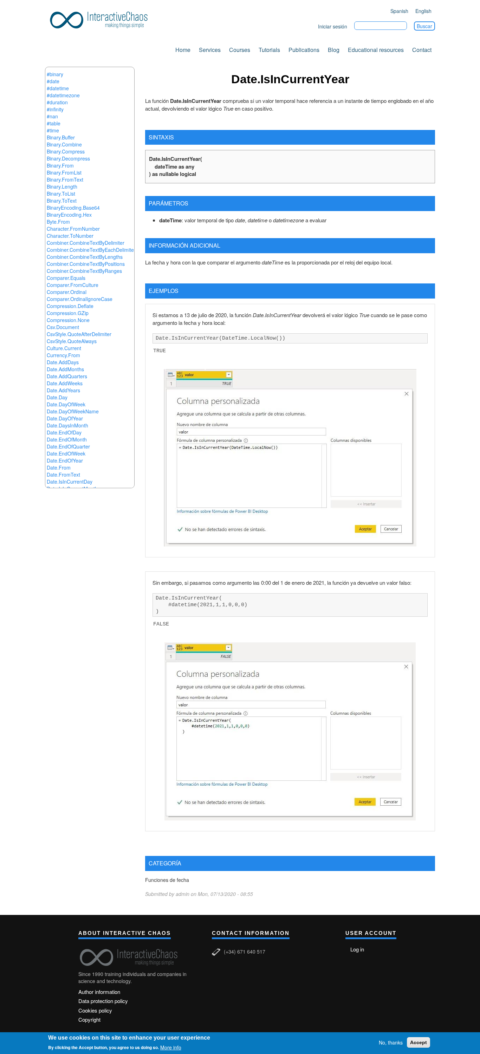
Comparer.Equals (66, 277)
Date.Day (57, 397)
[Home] (101, 19)
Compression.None (68, 319)
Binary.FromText (65, 179)
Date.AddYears (63, 390)
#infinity (55, 109)
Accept (418, 1042)
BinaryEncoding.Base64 (73, 207)
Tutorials (269, 50)
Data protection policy (103, 1000)
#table (53, 123)
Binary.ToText (62, 200)
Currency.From (63, 355)
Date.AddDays (63, 362)
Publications (303, 50)
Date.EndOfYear (65, 460)
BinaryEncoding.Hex (69, 214)
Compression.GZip (68, 312)
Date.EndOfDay (64, 432)
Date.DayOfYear (65, 418)
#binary (55, 74)
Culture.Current (64, 348)
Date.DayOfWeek (66, 404)
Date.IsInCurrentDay (69, 481)
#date (53, 81)
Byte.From (58, 221)
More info (170, 1046)
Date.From (59, 467)
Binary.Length (62, 186)
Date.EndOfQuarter (68, 446)
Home (182, 50)
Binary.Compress (66, 151)
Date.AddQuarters (67, 376)
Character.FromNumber (73, 228)
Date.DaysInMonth (67, 425)
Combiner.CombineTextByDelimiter (85, 242)
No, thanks (391, 1042)
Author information (99, 991)
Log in (357, 949)
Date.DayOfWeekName (73, 411)
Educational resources (376, 50)
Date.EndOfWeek (66, 453)
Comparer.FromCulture (72, 284)
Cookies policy (95, 1010)
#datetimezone (63, 95)
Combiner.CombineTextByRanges (84, 270)
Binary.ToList (61, 193)
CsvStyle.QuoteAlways (72, 341)
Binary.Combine (64, 144)
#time (53, 130)
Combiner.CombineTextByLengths (85, 256)
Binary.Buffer (61, 137)
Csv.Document (63, 326)
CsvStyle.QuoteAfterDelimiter (79, 334)
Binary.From (60, 165)
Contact (422, 50)
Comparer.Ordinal (66, 291)
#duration (57, 102)
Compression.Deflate (70, 305)
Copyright (89, 1019)
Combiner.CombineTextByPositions (86, 263)
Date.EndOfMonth (67, 439)
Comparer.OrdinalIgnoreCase (79, 298)
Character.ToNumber (70, 235)
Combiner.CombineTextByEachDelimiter (91, 249)
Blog (333, 50)
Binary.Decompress (68, 158)
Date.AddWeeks (65, 383)
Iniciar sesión (332, 26)
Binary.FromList (64, 172)
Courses (239, 50)
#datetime (58, 88)
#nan (52, 116)
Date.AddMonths (65, 369)
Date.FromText (63, 474)
